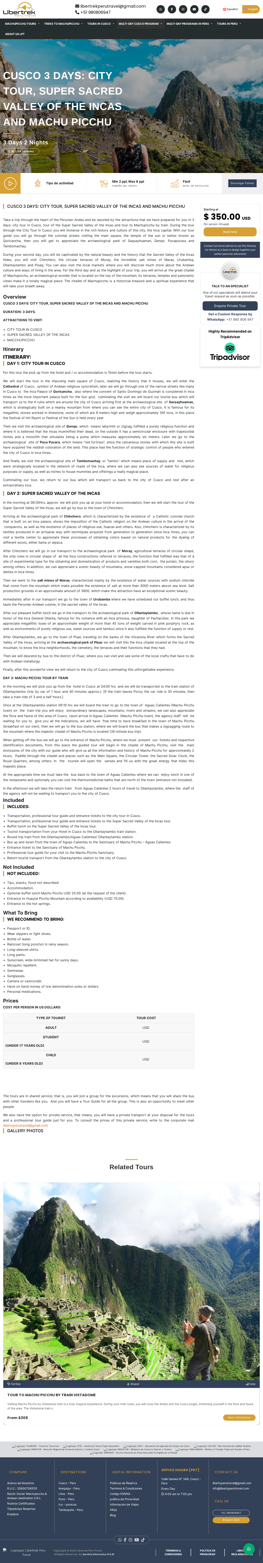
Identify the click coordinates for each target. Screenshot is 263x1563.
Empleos (12, 1514)
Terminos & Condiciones (126, 1488)
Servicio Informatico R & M (98, 1554)
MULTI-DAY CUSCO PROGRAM (139, 23)
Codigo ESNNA (120, 1493)
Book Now (230, 232)
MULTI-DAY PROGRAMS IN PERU (188, 23)
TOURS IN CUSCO (99, 23)
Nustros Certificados (21, 1503)
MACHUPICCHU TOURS (20, 23)
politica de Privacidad (124, 1499)
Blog (113, 1515)
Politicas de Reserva (123, 1483)
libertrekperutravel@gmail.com (112, 6)
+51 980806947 (95, 12)
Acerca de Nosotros (20, 1483)
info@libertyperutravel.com (231, 1488)
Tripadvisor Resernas (21, 1508)
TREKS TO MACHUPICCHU (61, 23)
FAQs (113, 1510)
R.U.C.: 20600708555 (22, 1488)
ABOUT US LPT (15, 34)
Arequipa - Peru (69, 1488)
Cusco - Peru (67, 1483)
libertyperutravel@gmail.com (232, 1483)
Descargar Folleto (242, 183)
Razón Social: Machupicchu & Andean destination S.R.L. (27, 1496)
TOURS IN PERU (227, 23)
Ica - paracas (67, 1504)
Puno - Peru (66, 1499)
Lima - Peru (66, 1493)
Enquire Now (231, 1520)
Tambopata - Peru (71, 1510)
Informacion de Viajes (124, 1504)
